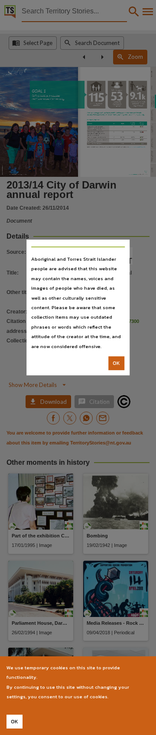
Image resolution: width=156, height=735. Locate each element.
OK (116, 363)
